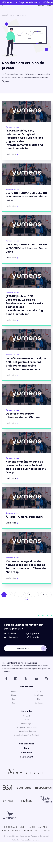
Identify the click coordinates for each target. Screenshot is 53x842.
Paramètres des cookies (39, 836)
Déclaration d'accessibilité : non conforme (26, 840)
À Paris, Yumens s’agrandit (24, 516)
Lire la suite (11, 155)
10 (43, 595)
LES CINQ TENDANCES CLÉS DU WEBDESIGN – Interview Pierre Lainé (26, 196)
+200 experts (6, 3)
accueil (5, 15)
